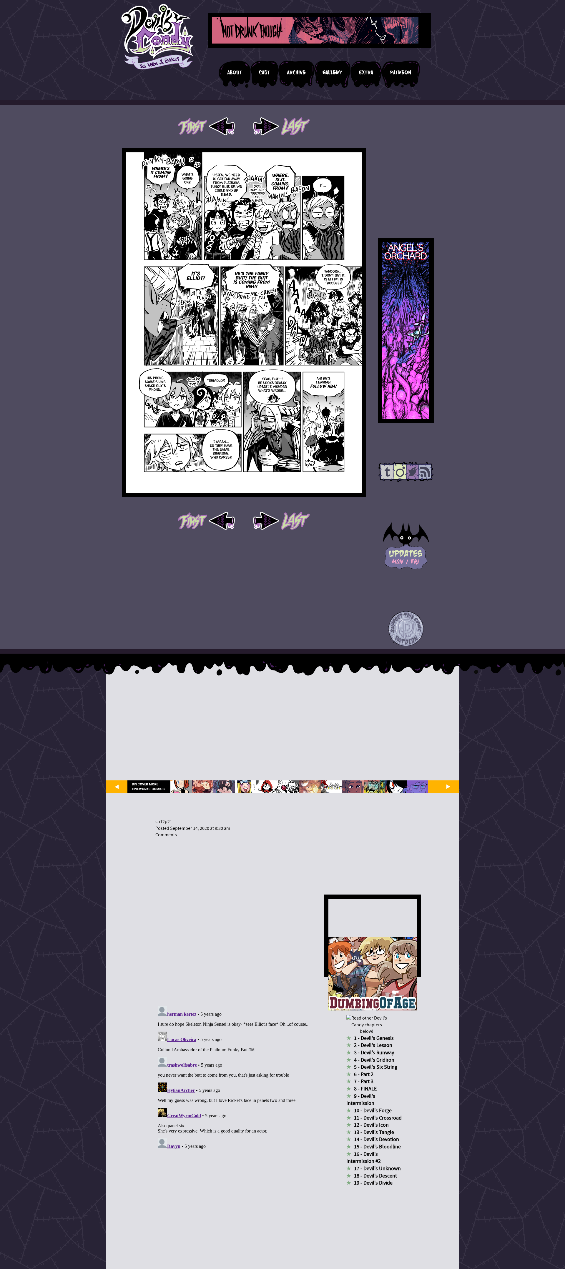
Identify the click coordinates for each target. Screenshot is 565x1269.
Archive (296, 72)
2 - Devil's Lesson (373, 1045)
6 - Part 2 (363, 1074)
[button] (406, 629)
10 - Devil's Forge (373, 1110)
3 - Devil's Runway (374, 1052)
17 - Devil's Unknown (377, 1168)
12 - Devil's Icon (371, 1125)
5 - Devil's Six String (375, 1067)
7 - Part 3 (363, 1081)
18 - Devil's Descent (375, 1176)
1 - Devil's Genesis (374, 1038)
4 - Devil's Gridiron (374, 1060)
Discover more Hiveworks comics (148, 786)
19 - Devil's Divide (373, 1183)
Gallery (332, 72)
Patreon (400, 72)
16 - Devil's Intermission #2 (363, 1158)
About (234, 72)
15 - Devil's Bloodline (377, 1146)
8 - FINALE (365, 1088)
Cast (264, 72)
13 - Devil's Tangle (374, 1132)
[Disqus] (234, 918)
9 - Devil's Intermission (360, 1100)
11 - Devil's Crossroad (378, 1118)
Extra (366, 72)
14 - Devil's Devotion (376, 1139)
